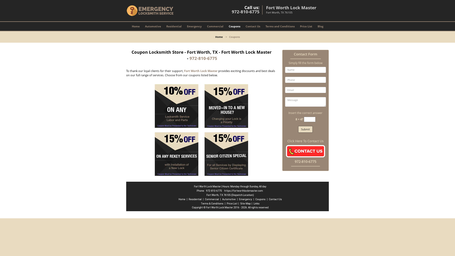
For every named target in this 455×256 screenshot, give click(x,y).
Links (256, 203)
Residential (174, 26)
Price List (306, 26)
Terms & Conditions (212, 203)
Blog (320, 26)
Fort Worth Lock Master (201, 71)
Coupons (234, 26)
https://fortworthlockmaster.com (243, 190)
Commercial (215, 26)
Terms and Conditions (280, 26)
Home (136, 26)
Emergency (194, 26)
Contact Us (253, 26)
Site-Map (245, 203)
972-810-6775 (245, 12)
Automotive (153, 26)
